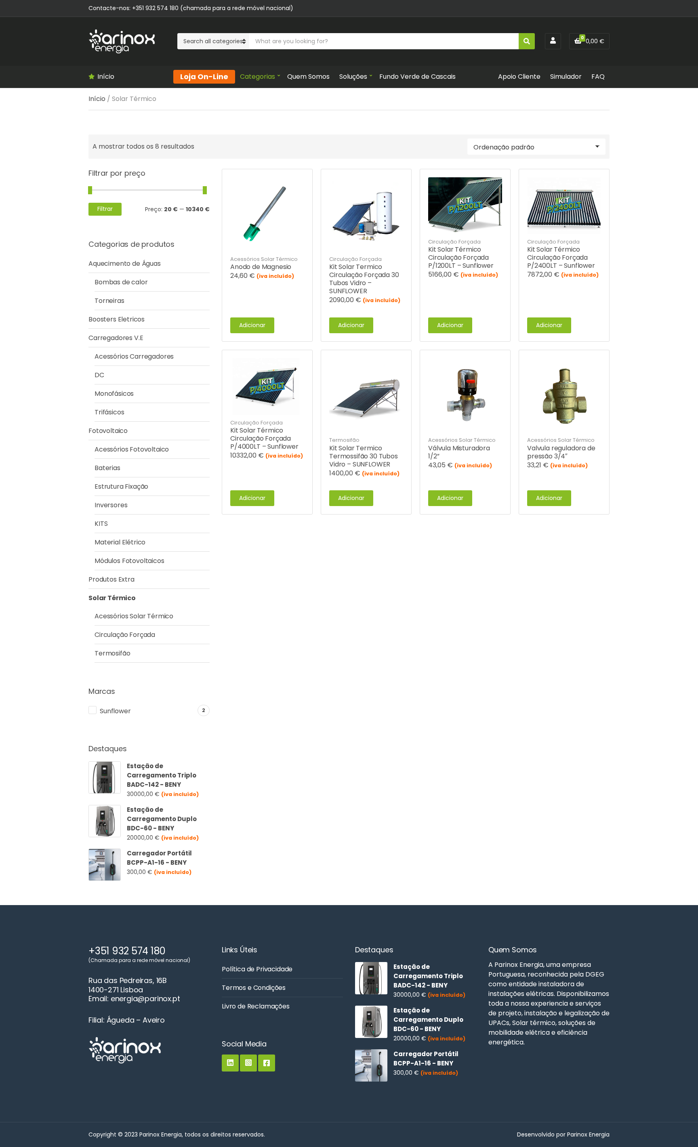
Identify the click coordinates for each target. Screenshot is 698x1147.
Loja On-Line (204, 76)
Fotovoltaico (108, 430)
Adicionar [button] (252, 325)
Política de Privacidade (257, 969)
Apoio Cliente (519, 76)
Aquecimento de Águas (124, 263)
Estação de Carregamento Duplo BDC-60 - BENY (162, 818)
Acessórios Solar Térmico (264, 259)
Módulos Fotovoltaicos (129, 560)
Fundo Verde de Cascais (417, 76)
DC (99, 375)
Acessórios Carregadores (134, 356)
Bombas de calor (121, 282)
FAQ (598, 76)
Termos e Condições (254, 987)
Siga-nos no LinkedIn (230, 1063)
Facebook (266, 1063)
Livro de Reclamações (256, 1006)
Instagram (248, 1063)
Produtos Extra (111, 579)
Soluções (353, 76)
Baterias (107, 468)
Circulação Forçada (355, 259)
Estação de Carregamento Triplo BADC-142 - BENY (161, 775)
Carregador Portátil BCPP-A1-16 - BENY (159, 858)
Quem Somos (308, 76)
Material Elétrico (120, 542)
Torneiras (109, 300)
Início (105, 76)
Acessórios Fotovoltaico (132, 449)
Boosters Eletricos (116, 319)
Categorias (257, 76)
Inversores (111, 505)
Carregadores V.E (115, 337)
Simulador (566, 76)
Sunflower (115, 711)
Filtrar (105, 209)
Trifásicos (109, 412)
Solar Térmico (112, 598)
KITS (101, 523)
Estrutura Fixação (121, 486)
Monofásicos (114, 393)
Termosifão (344, 440)
